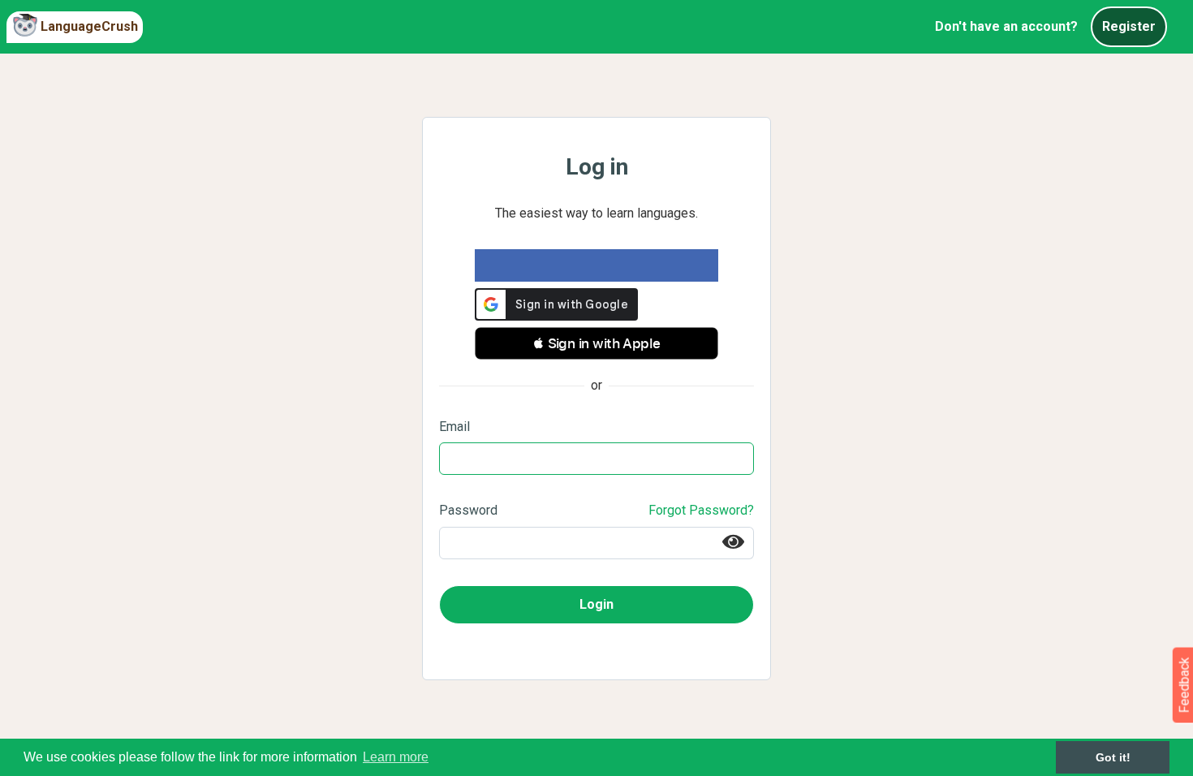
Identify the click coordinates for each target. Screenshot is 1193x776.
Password (468, 510)
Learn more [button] (396, 757)
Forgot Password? (701, 510)
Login (596, 604)
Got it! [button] (1113, 757)
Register (1129, 26)
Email (454, 426)
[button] (596, 343)
